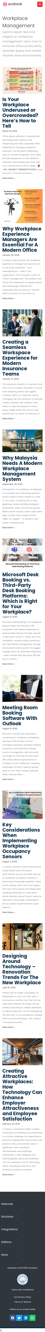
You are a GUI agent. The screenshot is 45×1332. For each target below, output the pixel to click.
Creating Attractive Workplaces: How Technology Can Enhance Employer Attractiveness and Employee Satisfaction (22, 1095)
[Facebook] (13, 1318)
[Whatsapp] (32, 1318)
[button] (22, 1210)
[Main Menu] (40, 4)
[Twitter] (19, 1318)
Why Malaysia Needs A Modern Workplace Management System (22, 468)
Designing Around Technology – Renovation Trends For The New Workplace (21, 969)
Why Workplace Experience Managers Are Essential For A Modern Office (21, 239)
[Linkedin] (26, 1318)
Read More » (8, 178)
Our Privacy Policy (22, 1297)
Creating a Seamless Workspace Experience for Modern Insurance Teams (20, 358)
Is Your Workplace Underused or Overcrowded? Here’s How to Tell (20, 112)
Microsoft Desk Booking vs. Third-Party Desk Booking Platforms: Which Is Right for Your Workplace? (20, 593)
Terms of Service (22, 1302)
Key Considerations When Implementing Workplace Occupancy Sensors (21, 840)
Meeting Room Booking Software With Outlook (20, 715)
